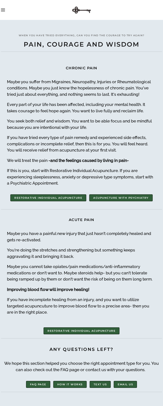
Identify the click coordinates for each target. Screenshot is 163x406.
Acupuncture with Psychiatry (121, 197)
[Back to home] (81, 10)
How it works (70, 384)
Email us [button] (125, 384)
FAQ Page (38, 384)
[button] (3, 10)
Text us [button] (100, 384)
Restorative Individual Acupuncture (48, 197)
